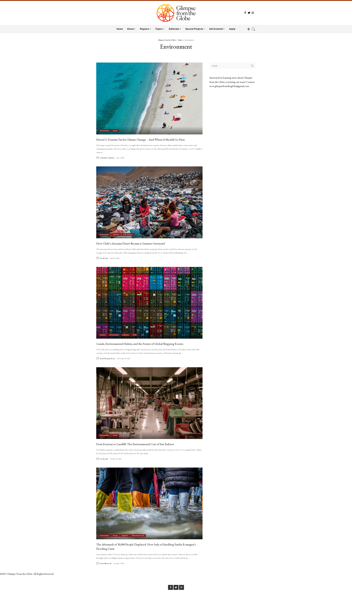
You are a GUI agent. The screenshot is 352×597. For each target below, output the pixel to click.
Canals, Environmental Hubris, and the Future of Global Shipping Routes (139, 344)
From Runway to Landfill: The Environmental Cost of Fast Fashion (135, 444)
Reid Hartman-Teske (107, 358)
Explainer (116, 234)
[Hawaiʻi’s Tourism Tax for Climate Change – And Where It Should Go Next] (149, 98)
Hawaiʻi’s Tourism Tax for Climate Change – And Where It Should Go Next (140, 139)
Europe (115, 535)
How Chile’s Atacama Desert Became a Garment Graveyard (130, 243)
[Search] (253, 29)
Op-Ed (115, 131)
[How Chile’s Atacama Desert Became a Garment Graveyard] (149, 202)
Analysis (103, 335)
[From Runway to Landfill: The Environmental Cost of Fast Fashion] (149, 403)
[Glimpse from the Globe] (176, 13)
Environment (104, 131)
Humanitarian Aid (138, 535)
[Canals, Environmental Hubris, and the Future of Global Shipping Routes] (149, 303)
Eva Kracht (104, 258)
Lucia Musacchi (105, 563)
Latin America (128, 234)
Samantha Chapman (107, 158)
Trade (135, 335)
